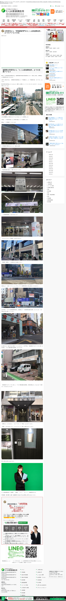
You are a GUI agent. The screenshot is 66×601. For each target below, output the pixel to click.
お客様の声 (54, 20)
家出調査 (39, 20)
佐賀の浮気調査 (25, 574)
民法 (48, 196)
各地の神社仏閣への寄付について (33, 27)
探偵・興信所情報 (51, 194)
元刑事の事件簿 (50, 187)
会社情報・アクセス (60, 6)
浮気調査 (4, 20)
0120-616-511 (41, 25)
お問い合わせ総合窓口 (41, 585)
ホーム (53, 6)
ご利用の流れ (49, 20)
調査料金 (44, 20)
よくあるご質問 (61, 20)
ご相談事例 (49, 184)
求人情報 (39, 582)
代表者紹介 (39, 579)
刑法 (48, 189)
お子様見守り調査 (27, 20)
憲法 (48, 192)
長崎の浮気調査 (25, 577)
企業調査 (34, 20)
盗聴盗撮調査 (14, 20)
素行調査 (8, 20)
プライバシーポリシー (41, 587)
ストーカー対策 (20, 20)
